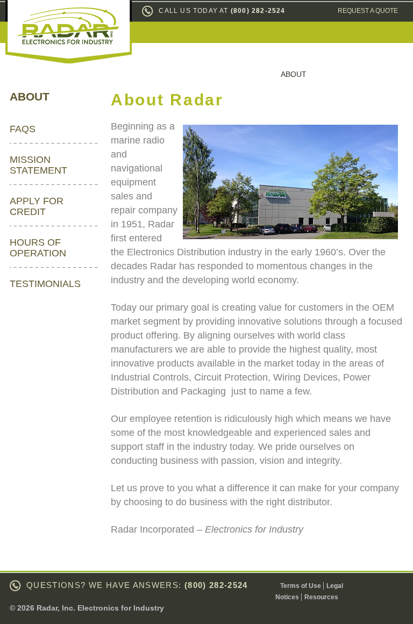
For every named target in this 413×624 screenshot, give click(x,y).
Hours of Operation (38, 248)
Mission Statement (38, 165)
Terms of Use (300, 586)
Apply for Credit (36, 206)
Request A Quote (368, 11)
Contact (390, 74)
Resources (321, 597)
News (339, 74)
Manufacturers (162, 74)
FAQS (22, 129)
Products (238, 74)
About (294, 74)
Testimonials (45, 283)
